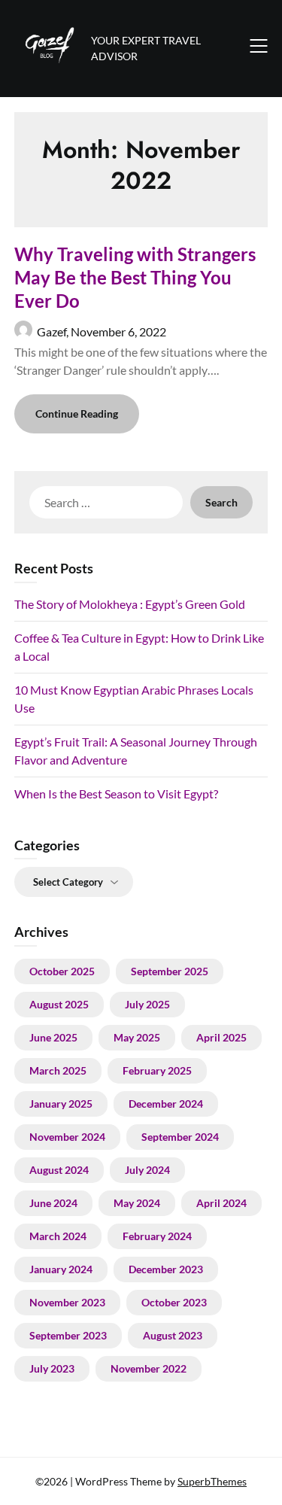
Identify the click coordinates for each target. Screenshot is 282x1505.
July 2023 (51, 1368)
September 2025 (169, 971)
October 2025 (62, 971)
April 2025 (221, 1037)
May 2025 (137, 1037)
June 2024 (53, 1202)
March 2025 (57, 1070)
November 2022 (148, 1368)
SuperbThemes (212, 1481)
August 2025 (59, 1004)
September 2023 (68, 1335)
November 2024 (67, 1136)
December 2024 (166, 1103)
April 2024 (221, 1202)
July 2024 (147, 1169)
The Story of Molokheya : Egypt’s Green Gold (129, 604)
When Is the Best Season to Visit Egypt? (116, 793)
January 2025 (60, 1103)
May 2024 (137, 1202)
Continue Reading (76, 413)
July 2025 (147, 1004)
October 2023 (174, 1302)
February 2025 (157, 1070)
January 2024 (60, 1269)
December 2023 (166, 1269)
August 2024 (59, 1169)
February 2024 (157, 1236)
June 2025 (53, 1037)
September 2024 (180, 1136)
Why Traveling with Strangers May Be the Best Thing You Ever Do (135, 277)
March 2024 (57, 1236)
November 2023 (67, 1302)
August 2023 (172, 1335)
